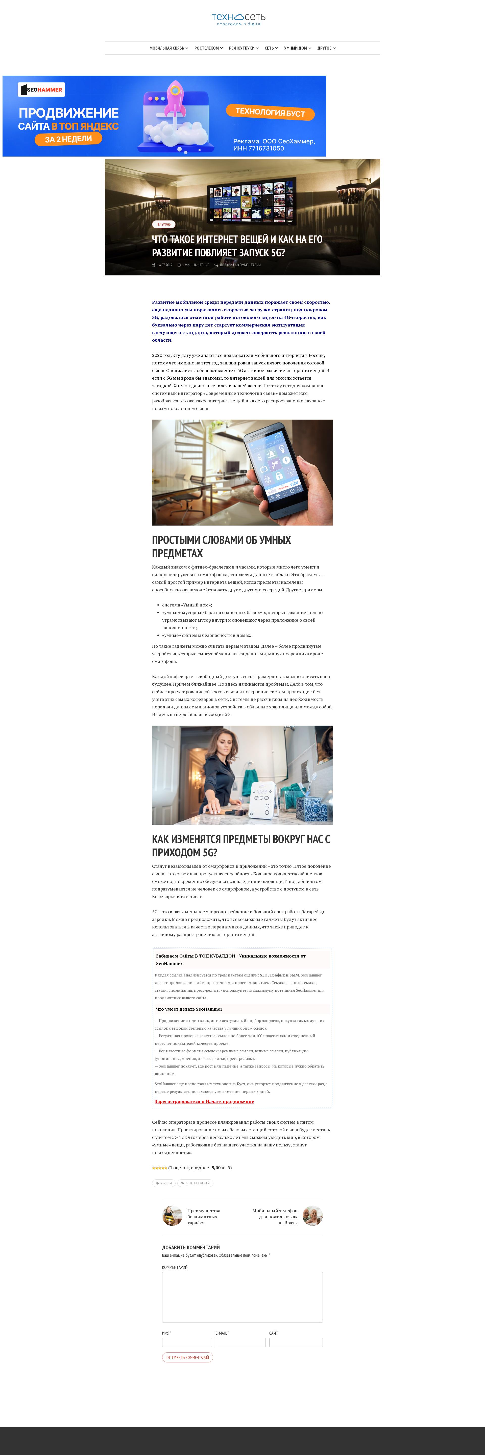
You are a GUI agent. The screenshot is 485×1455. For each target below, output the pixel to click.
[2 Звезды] (156, 1168)
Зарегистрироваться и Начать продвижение (204, 1101)
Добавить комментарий (240, 264)
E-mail (222, 1333)
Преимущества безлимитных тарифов (203, 1216)
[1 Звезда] (153, 1168)
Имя (167, 1333)
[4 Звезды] (162, 1168)
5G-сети (166, 1183)
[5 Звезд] (165, 1168)
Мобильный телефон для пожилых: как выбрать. (275, 1216)
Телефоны (163, 224)
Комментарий (174, 1267)
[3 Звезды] (159, 1168)
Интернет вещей (197, 1183)
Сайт (273, 1333)
